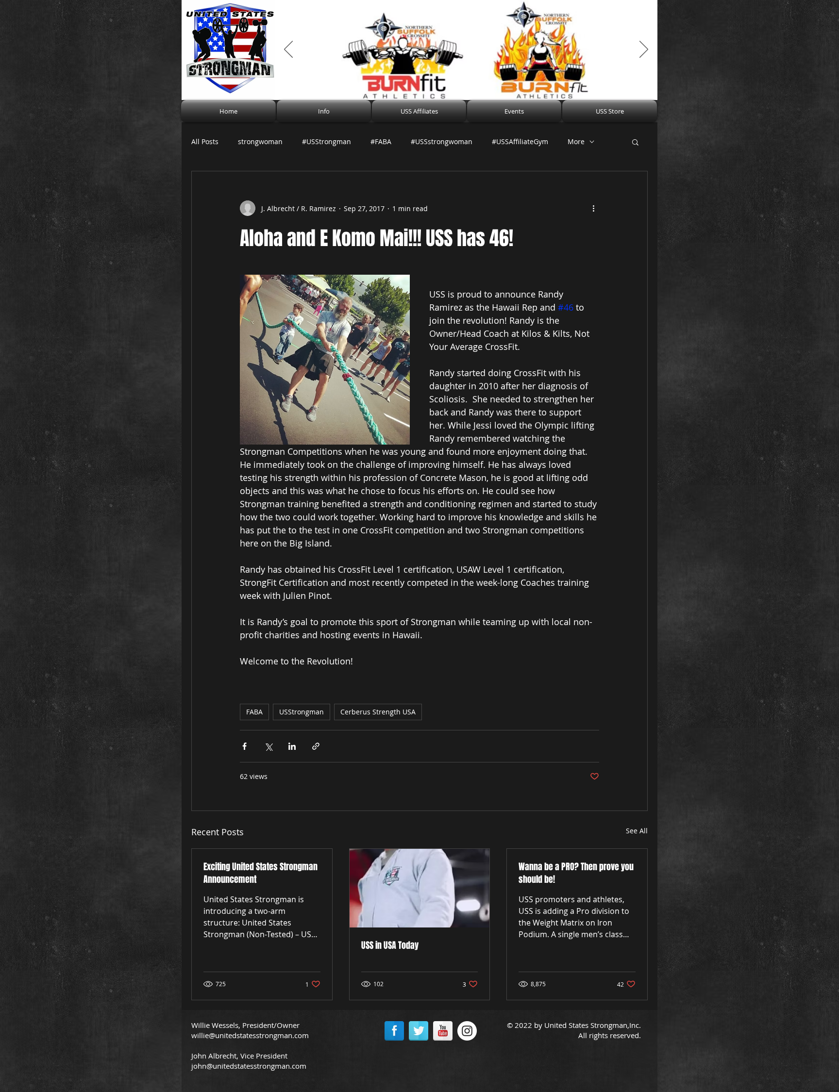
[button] (323, 111)
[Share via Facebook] (244, 746)
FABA (254, 711)
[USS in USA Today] (420, 888)
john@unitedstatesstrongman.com (248, 1066)
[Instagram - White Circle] (467, 1031)
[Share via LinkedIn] (292, 746)
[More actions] (593, 208)
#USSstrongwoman (441, 141)
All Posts (204, 141)
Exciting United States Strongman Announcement (260, 873)
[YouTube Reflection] (443, 1031)
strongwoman (260, 141)
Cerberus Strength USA (378, 711)
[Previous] (288, 50)
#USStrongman (326, 141)
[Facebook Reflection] (394, 1031)
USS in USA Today (390, 945)
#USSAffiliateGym (520, 141)
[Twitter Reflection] (418, 1031)
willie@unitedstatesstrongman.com (250, 1035)
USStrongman (301, 711)
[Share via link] (315, 746)
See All (637, 830)
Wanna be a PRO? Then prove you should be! (576, 873)
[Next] (643, 50)
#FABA (380, 141)
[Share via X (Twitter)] (268, 746)
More (576, 141)
